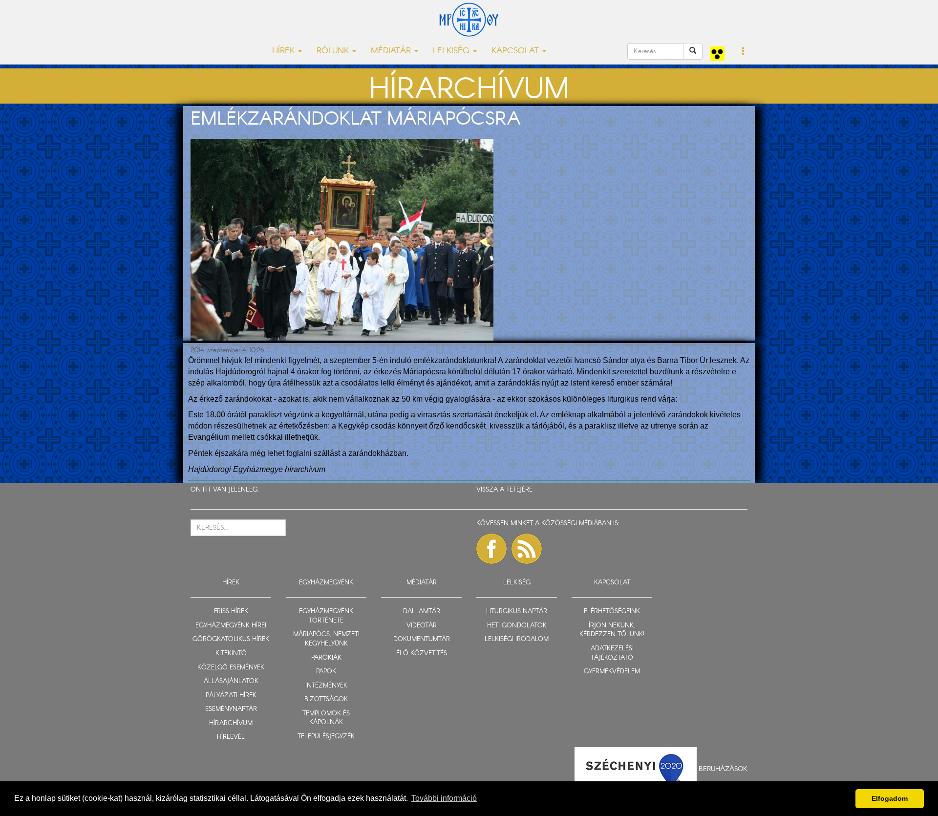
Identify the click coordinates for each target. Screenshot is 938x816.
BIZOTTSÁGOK (326, 699)
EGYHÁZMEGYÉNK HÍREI (230, 625)
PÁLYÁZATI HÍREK (231, 695)
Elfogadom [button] (890, 798)
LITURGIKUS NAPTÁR (516, 611)
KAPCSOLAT (612, 582)
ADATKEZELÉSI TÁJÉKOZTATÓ (612, 653)
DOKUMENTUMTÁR (421, 639)
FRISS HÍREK (231, 611)
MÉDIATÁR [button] (392, 51)
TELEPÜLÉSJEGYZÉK (326, 736)
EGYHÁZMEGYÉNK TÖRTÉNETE (326, 616)
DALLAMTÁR (421, 611)
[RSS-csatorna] (527, 549)
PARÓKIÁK (326, 658)
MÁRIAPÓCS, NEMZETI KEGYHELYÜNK (326, 639)
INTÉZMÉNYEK (326, 685)
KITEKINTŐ (231, 653)
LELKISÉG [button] (452, 51)
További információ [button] (444, 798)
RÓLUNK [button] (334, 51)
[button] (743, 51)
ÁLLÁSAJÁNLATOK (231, 681)
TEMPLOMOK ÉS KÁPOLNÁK (326, 718)
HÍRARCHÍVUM (231, 723)
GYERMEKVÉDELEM (612, 671)
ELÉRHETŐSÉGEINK (612, 611)
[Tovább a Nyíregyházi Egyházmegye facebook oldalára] (491, 549)
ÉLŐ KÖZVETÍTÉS (421, 653)
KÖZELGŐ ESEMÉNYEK (230, 667)
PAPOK (326, 671)
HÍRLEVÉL (231, 737)
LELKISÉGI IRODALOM (517, 639)
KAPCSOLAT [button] (516, 51)
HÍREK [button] (284, 51)
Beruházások (723, 768)
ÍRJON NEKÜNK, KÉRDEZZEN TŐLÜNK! (611, 630)
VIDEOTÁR (421, 625)
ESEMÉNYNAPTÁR (231, 709)
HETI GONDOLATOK (517, 625)
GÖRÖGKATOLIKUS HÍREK (230, 639)
